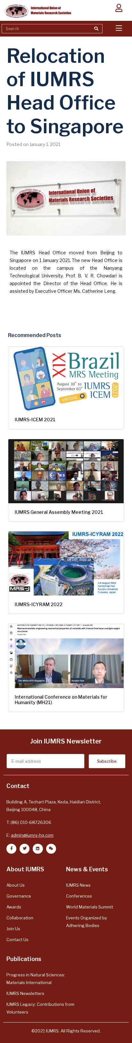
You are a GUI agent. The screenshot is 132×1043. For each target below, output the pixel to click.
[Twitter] (24, 849)
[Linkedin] (38, 849)
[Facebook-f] (11, 849)
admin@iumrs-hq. (28, 835)
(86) (15, 822)
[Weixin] (51, 849)
